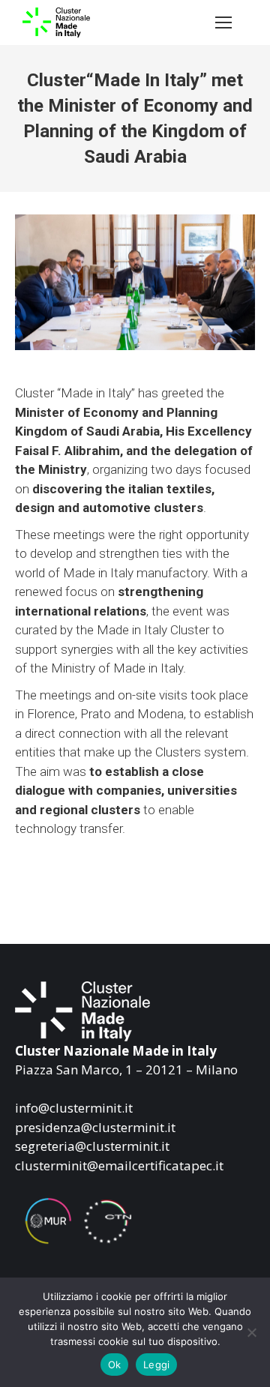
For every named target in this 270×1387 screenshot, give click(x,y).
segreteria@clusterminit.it (92, 1146)
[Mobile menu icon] (223, 22)
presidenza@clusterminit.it (95, 1127)
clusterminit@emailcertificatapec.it (119, 1165)
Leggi (156, 1365)
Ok (115, 1365)
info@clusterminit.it (74, 1107)
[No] (251, 1332)
